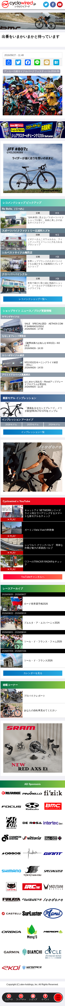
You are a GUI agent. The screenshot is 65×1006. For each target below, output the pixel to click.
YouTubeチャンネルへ (32, 576)
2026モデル (11, 424)
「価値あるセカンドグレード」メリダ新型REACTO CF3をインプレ (43, 409)
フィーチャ (21, 999)
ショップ (33, 999)
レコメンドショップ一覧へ (33, 299)
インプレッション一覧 (33, 432)
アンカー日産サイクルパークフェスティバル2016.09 (31, 71)
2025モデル (33, 424)
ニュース (9, 999)
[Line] (37, 62)
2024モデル (54, 424)
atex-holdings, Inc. (29, 984)
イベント (45, 999)
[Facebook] (27, 62)
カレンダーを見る (32, 673)
